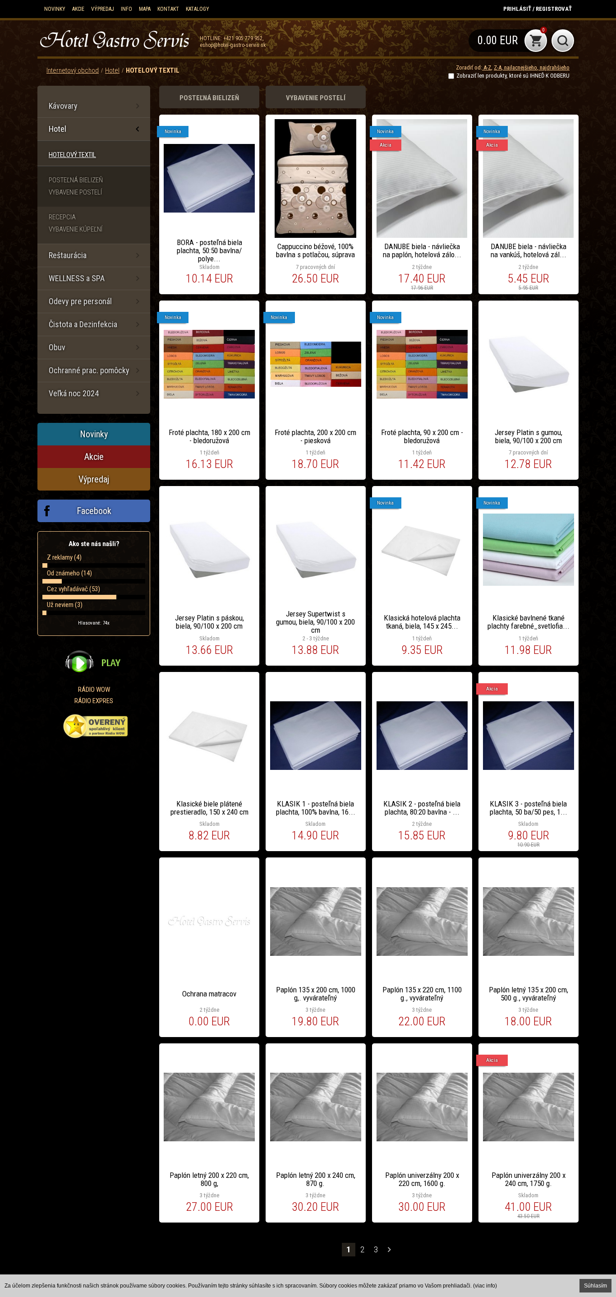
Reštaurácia (68, 255)
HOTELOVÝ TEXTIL (152, 70)
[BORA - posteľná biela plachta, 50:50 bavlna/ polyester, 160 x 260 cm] (209, 204)
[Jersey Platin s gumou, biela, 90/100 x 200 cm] (528, 390)
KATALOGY (197, 9)
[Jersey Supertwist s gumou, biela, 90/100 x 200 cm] (316, 576)
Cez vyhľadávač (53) (73, 589)
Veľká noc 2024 (74, 393)
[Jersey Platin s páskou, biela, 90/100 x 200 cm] (209, 576)
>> (389, 1249)
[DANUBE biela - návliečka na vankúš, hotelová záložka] (528, 204)
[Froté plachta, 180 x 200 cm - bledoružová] (209, 390)
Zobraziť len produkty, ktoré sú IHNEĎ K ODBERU (513, 75)
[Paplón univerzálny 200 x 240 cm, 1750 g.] (528, 1133)
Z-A (497, 67)
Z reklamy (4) (64, 557)
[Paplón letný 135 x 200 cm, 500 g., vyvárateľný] (528, 947)
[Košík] (508, 40)
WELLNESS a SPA (77, 278)
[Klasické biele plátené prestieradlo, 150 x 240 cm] (209, 762)
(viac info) (485, 1286)
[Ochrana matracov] (209, 947)
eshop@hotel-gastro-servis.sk (233, 45)
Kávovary (63, 106)
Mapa (145, 9)
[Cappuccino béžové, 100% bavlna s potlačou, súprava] (316, 204)
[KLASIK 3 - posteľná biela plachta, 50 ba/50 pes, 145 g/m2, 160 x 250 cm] (528, 762)
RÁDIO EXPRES (93, 701)
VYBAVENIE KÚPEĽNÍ (75, 229)
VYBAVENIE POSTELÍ (75, 192)
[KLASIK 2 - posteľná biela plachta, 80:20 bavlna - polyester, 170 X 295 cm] (422, 762)
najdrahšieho (554, 67)
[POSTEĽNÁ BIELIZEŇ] (209, 97)
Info (126, 9)
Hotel (112, 70)
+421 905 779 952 (242, 38)
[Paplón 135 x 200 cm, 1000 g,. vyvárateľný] (316, 947)
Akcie (78, 9)
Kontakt (168, 9)
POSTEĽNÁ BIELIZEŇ (76, 180)
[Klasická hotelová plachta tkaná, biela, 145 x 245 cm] (422, 576)
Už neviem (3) (65, 605)
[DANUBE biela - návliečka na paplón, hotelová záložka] (422, 204)
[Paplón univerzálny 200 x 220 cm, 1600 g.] (422, 1133)
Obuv (57, 347)
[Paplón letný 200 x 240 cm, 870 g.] (316, 1133)
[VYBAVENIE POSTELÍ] (316, 97)
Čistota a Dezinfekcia (83, 324)
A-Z (486, 67)
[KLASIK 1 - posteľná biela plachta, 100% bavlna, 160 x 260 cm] (316, 762)
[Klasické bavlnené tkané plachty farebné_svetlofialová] (528, 576)
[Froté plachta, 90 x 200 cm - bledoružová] (422, 390)
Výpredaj (102, 9)
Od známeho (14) (69, 573)
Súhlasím (595, 1286)
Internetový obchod (72, 70)
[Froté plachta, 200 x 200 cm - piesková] (316, 390)
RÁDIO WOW (94, 690)
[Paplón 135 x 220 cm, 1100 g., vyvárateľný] (422, 947)
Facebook (94, 510)
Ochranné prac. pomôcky (89, 370)
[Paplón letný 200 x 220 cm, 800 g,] (209, 1133)
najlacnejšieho (520, 67)
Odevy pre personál (80, 301)
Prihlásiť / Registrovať (537, 8)
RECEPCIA (62, 217)
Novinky (54, 9)
